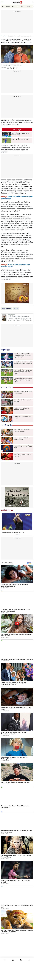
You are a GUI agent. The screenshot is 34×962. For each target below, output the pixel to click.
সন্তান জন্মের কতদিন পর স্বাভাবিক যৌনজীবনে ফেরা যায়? (22, 430)
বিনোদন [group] (28, 6)
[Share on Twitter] (11, 68)
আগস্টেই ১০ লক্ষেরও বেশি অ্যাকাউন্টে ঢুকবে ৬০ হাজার (23, 392)
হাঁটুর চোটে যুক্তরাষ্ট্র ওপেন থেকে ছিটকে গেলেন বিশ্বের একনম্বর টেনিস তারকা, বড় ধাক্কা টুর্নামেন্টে (23, 355)
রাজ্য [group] (13, 6)
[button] (32, 2)
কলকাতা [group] (8, 6)
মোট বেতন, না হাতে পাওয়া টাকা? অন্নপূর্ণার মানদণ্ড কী (21, 439)
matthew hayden (6, 308)
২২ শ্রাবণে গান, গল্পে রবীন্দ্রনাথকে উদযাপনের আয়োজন (22, 409)
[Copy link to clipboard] (16, 68)
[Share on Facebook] (8, 68)
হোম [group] (3, 6)
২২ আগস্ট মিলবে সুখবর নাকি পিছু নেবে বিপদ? (23, 447)
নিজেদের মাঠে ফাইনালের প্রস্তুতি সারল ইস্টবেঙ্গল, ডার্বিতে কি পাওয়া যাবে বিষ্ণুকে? (23, 372)
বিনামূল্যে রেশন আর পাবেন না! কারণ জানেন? (22, 417)
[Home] (17, 2)
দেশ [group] (18, 6)
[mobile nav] (4, 960)
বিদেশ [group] (22, 6)
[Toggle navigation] (2, 2)
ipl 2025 (16, 308)
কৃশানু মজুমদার (6, 65)
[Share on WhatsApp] (14, 68)
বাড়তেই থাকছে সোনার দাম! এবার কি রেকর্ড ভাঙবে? (22, 455)
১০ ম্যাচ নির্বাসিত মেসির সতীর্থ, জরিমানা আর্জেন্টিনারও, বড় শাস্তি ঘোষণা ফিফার (23, 363)
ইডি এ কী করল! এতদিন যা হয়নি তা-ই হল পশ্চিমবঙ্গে (23, 401)
